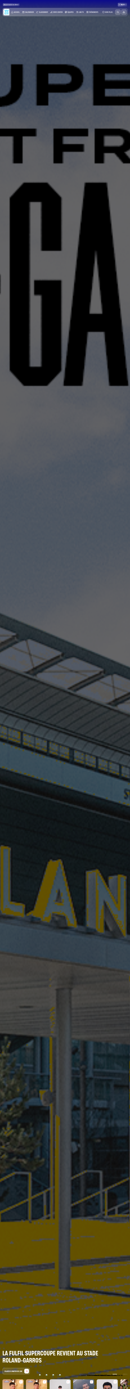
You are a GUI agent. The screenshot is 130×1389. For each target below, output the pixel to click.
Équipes (71, 12)
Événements (93, 12)
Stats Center (58, 12)
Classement (43, 12)
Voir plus (109, 12)
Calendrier (29, 12)
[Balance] (124, 12)
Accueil (17, 12)
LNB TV (81, 12)
